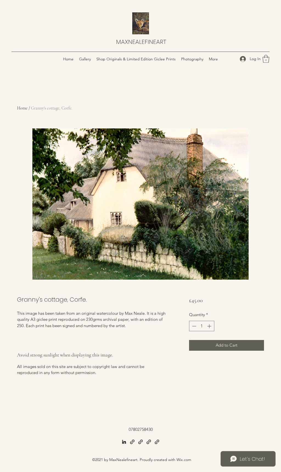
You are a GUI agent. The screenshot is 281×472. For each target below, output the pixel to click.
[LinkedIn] (124, 442)
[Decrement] (193, 326)
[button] (266, 59)
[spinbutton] (201, 326)
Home (22, 108)
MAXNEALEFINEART (141, 42)
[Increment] (209, 326)
